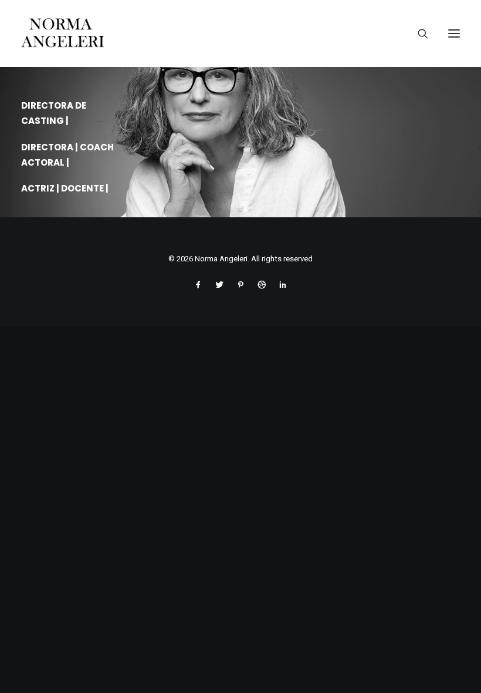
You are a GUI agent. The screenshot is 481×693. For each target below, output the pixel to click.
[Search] (418, 33)
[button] (454, 33)
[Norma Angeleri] (240, 33)
